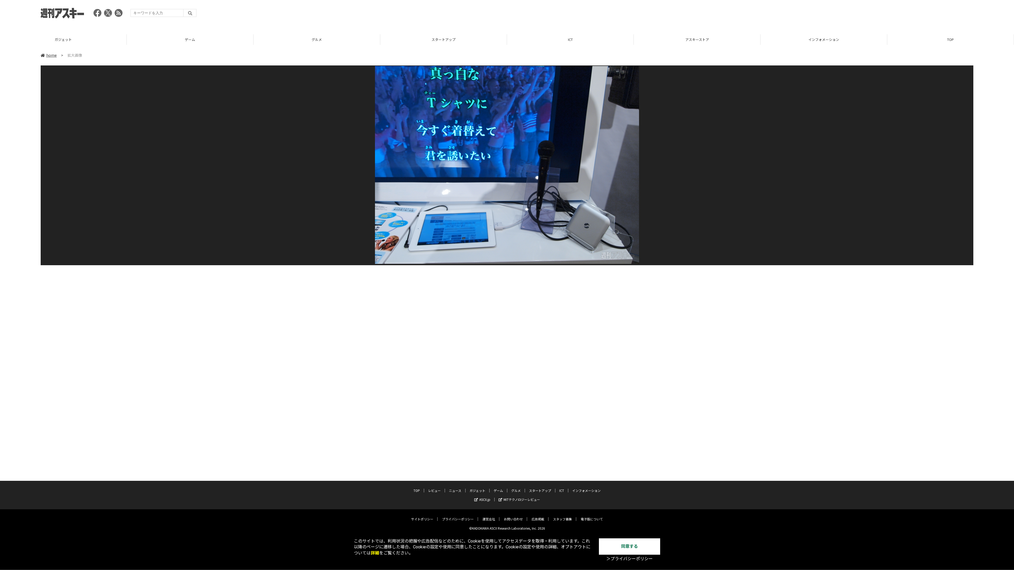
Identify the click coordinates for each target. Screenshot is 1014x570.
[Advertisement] (877, 14)
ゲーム (190, 39)
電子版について (592, 519)
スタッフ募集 (562, 519)
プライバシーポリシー (458, 519)
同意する (629, 546)
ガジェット (63, 39)
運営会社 (488, 519)
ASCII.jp (484, 499)
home (51, 55)
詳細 (375, 552)
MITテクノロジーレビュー (522, 499)
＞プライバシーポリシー (629, 558)
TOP (950, 39)
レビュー (434, 490)
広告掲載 (538, 519)
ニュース (455, 490)
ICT (570, 39)
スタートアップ (443, 39)
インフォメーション (823, 39)
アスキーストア (697, 39)
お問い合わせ (513, 519)
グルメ (317, 39)
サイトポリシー (422, 519)
